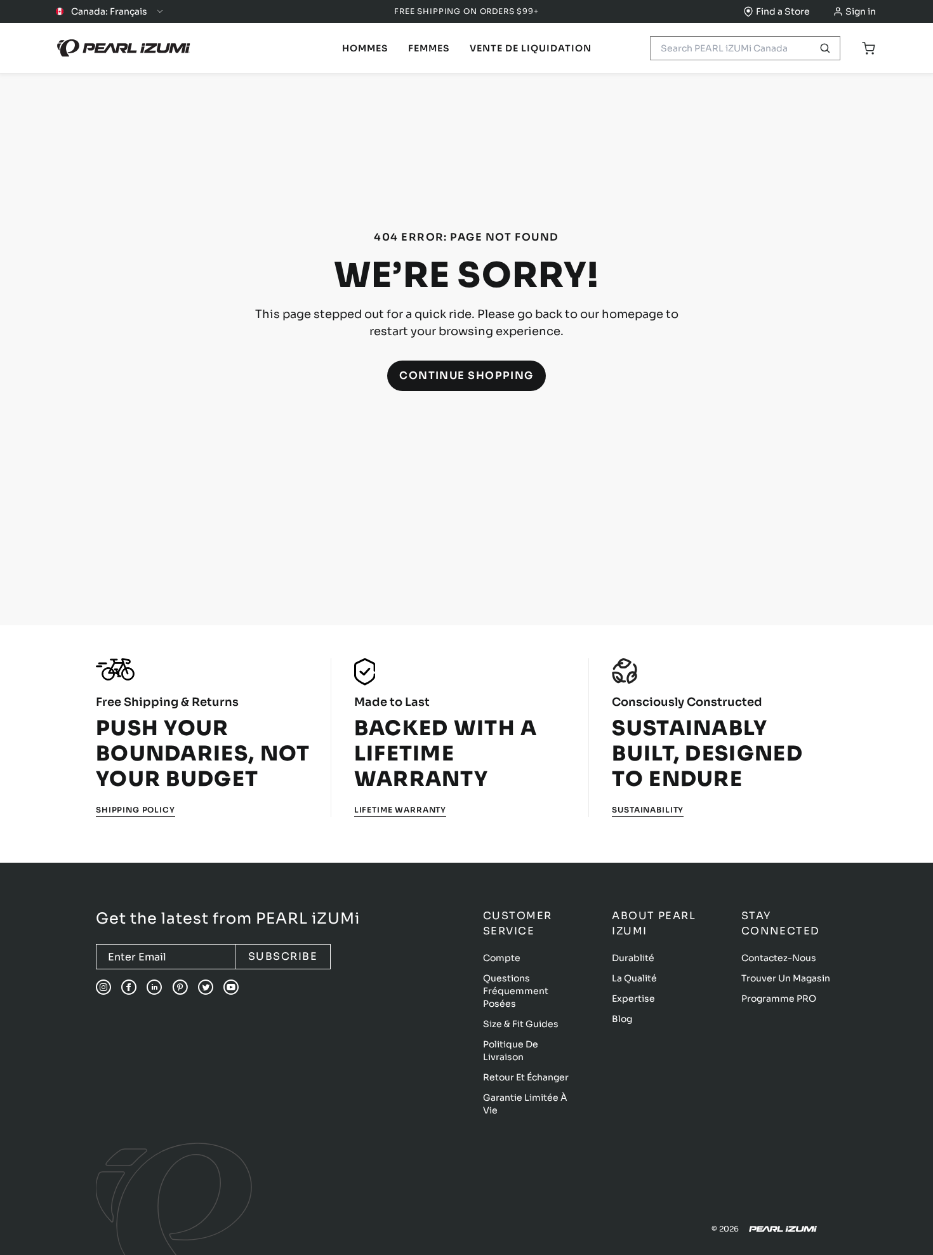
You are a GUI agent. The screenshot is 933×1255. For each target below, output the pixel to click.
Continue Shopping (466, 375)
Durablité (633, 958)
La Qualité (634, 978)
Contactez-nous (778, 958)
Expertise (633, 998)
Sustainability (648, 809)
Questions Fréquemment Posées (515, 991)
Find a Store (783, 11)
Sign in (860, 11)
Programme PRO (778, 998)
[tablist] (365, 48)
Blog (622, 1019)
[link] (365, 48)
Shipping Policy (135, 809)
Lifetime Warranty (400, 809)
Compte (501, 958)
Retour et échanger (526, 1077)
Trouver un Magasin (785, 978)
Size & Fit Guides (521, 1024)
